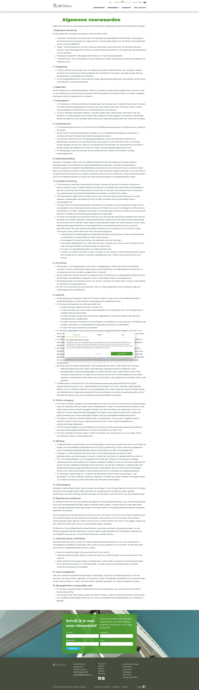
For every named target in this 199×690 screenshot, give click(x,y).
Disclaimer (124, 687)
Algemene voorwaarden (102, 687)
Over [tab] (122, 334)
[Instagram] (103, 678)
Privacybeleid (115, 687)
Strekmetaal (127, 667)
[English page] (144, 2)
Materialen (113, 8)
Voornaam (69, 632)
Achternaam (104, 632)
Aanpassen (98, 353)
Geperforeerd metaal (131, 664)
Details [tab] (99, 334)
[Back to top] (195, 686)
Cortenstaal (127, 669)
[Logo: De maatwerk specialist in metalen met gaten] (62, 5)
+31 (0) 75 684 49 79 (80, 672)
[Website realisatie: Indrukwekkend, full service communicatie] (144, 687)
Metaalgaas (127, 672)
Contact (135, 2)
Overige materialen (130, 677)
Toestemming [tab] (76, 334)
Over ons (127, 2)
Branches (101, 673)
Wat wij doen (140, 8)
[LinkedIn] (100, 678)
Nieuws (101, 669)
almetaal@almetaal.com (82, 675)
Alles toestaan (122, 353)
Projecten (126, 8)
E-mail (102, 640)
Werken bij (118, 2)
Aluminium (127, 675)
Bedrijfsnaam (70, 640)
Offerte (101, 666)
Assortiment (99, 8)
